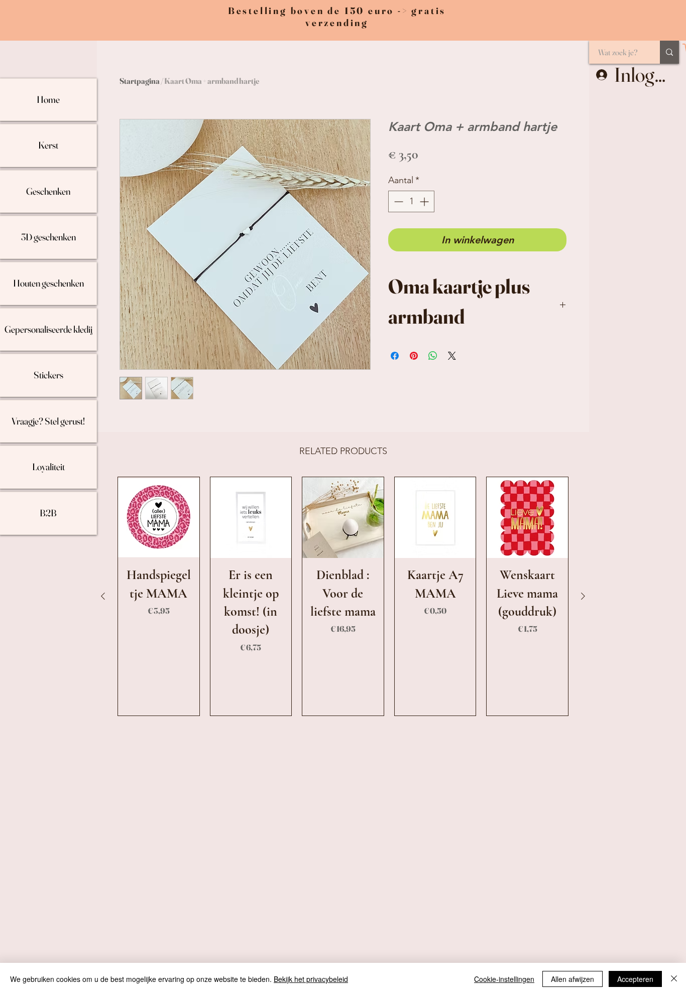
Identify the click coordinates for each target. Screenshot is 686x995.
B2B (48, 513)
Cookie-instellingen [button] (504, 979)
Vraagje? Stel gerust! (48, 421)
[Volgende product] (583, 596)
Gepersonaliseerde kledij (48, 329)
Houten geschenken (48, 283)
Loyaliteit (48, 467)
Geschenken (48, 191)
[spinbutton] (411, 201)
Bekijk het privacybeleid (311, 979)
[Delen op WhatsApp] (433, 356)
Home (48, 99)
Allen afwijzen (572, 979)
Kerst (48, 145)
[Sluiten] (674, 979)
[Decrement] (397, 201)
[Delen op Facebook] (395, 356)
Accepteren (635, 979)
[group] (343, 596)
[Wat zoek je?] (669, 52)
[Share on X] (452, 356)
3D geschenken (48, 237)
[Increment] (425, 201)
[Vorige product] (103, 596)
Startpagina (140, 81)
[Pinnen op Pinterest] (414, 356)
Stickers (48, 375)
